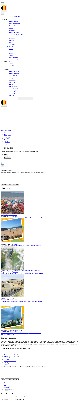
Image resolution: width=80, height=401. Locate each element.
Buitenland (15, 216)
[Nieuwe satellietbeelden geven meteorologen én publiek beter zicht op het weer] (12, 269)
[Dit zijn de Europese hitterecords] (12, 213)
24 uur (10, 170)
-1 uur (2, 170)
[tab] (41, 154)
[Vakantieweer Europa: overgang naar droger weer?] (12, 241)
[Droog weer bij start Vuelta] (12, 297)
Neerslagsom (16, 184)
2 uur (6, 170)
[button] (40, 168)
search (2, 99)
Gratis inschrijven (20, 399)
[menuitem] (41, 27)
